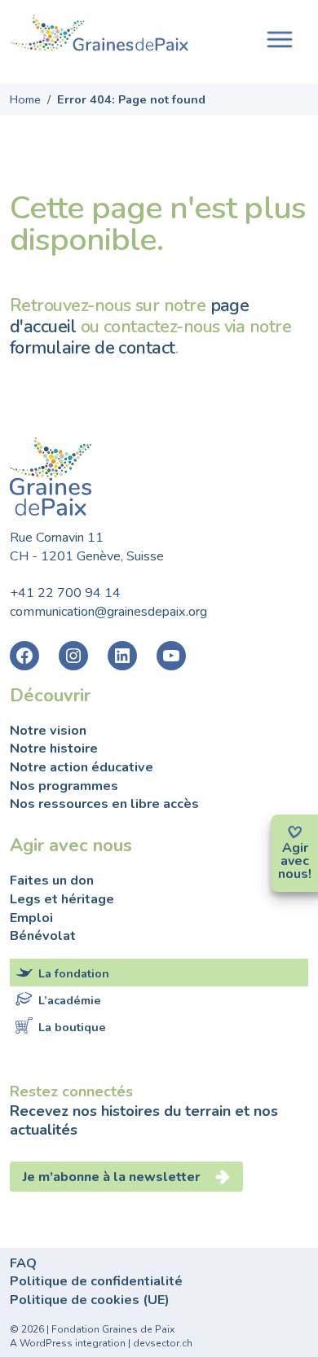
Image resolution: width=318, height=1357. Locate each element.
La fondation (73, 973)
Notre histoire (54, 749)
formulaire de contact (92, 348)
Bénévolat (43, 936)
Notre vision (48, 731)
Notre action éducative (81, 767)
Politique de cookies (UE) (90, 1300)
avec (294, 861)
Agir (295, 848)
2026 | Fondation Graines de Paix (97, 1329)
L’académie (69, 1000)
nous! (294, 874)
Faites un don (52, 880)
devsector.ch (162, 1343)
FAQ (23, 1263)
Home (25, 99)
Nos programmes (64, 786)
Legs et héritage (62, 899)
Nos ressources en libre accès (104, 804)
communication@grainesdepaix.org (108, 612)
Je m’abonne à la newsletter (113, 1177)
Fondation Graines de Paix (99, 35)
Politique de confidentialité (96, 1281)
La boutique (72, 1027)
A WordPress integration (68, 1343)
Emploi (31, 918)
